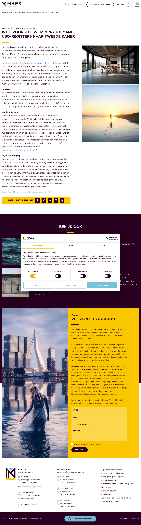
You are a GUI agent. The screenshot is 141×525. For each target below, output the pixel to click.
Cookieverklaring (108, 480)
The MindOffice (133, 519)
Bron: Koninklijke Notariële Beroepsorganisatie (25, 192)
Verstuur (79, 450)
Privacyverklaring (108, 491)
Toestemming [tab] (37, 245)
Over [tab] (103, 245)
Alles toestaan (102, 285)
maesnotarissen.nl (28, 498)
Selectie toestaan (70, 285)
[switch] (58, 276)
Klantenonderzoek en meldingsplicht (117, 484)
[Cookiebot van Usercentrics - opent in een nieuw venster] (108, 238)
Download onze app (29, 505)
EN (122, 4)
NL (118, 4)
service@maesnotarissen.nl (31, 495)
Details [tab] (70, 245)
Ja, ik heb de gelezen (87, 444)
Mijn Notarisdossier (102, 4)
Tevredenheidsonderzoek (83, 519)
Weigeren (39, 285)
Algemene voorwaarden (111, 469)
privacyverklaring (88, 444)
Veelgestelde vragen (110, 501)
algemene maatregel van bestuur (18, 150)
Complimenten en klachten (112, 473)
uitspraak (39, 63)
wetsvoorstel (12, 63)
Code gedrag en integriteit (112, 477)
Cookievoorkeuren (35, 519)
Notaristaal (106, 487)
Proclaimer (105, 494)
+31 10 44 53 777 (75, 4)
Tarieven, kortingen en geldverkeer (116, 498)
